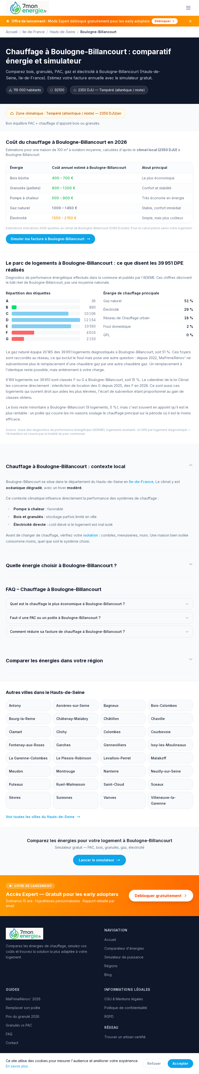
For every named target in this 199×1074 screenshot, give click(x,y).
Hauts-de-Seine (62, 32)
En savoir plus (17, 1066)
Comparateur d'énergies (124, 948)
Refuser (154, 1063)
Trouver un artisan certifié (125, 1037)
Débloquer (163, 21)
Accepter (180, 1063)
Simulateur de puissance (123, 957)
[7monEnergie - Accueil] (27, 8)
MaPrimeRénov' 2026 (23, 999)
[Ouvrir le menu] (188, 8)
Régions (110, 966)
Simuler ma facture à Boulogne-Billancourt (47, 239)
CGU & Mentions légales (123, 999)
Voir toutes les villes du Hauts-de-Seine (40, 817)
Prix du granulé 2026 (22, 1016)
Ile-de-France (34, 32)
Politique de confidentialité (125, 1008)
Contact (12, 1043)
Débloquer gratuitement (158, 895)
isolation (90, 535)
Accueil (11, 32)
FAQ (9, 1034)
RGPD (109, 1016)
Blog (108, 975)
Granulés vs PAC (19, 1025)
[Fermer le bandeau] (190, 21)
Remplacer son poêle (23, 1008)
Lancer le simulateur (96, 860)
